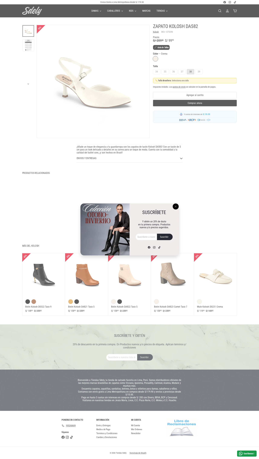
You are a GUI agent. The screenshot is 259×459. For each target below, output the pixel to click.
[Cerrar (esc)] (176, 206)
